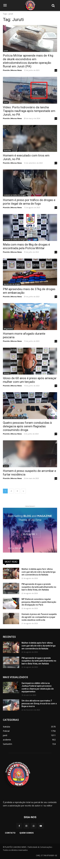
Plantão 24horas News (12, 70)
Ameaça (6, 373)
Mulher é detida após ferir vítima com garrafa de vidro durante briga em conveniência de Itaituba (38, 572)
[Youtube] (41, 826)
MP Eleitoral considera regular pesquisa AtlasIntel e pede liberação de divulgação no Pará (39, 602)
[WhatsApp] (33, 826)
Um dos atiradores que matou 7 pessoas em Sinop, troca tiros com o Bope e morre (39, 703)
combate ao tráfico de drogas (15, 195)
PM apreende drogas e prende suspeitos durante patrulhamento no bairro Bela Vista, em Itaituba (39, 587)
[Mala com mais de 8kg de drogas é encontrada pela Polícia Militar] (30, 227)
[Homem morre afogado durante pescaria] (30, 316)
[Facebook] (19, 826)
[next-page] (23, 491)
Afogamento (8, 329)
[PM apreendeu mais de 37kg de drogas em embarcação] (30, 272)
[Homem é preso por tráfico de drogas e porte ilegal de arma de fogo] (30, 182)
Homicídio (7, 151)
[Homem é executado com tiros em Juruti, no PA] (30, 138)
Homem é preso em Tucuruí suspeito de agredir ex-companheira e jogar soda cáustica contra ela (39, 617)
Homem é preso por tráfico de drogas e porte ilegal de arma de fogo (29, 201)
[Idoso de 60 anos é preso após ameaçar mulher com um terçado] (30, 361)
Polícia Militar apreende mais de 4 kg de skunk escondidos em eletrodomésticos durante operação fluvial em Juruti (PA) (28, 61)
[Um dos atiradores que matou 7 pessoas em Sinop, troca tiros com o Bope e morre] (11, 705)
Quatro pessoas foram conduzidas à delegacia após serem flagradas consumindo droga (27, 426)
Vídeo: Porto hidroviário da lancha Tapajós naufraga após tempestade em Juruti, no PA (29, 111)
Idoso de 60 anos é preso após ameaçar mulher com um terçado (30, 380)
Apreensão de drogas (12, 284)
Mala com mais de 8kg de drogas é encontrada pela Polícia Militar (26, 246)
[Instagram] (26, 826)
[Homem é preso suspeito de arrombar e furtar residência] (30, 453)
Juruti (6, 51)
